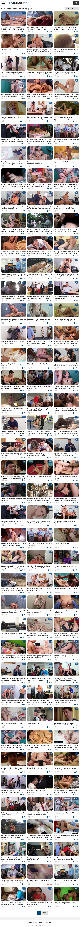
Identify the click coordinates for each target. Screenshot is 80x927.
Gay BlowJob (38, 925)
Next (44, 913)
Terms (48, 922)
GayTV (18, 3)
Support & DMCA (35, 922)
